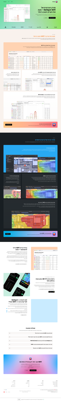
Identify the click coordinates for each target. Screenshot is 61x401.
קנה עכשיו (46, 17)
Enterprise (4, 1)
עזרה (8, 1)
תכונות (12, 1)
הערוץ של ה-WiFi (24, 38)
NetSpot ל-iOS (56, 385)
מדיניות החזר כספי (13, 385)
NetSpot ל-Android (55, 384)
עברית (5, 389)
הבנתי (19, 399)
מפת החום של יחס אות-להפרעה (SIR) (50, 177)
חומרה (28, 386)
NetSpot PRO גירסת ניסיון (40, 385)
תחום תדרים (7, 177)
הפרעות (8, 75)
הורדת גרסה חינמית (52, 17)
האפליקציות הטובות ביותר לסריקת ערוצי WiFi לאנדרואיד (46, 289)
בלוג (28, 385)
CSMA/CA (18, 253)
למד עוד (22, 399)
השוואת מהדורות (56, 386)
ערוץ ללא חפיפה (15, 73)
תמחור (42, 384)
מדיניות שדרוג (13, 384)
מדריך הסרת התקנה (13, 386)
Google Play (51, 291)
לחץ (28, 384)
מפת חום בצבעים (53, 150)
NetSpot (51, 46)
